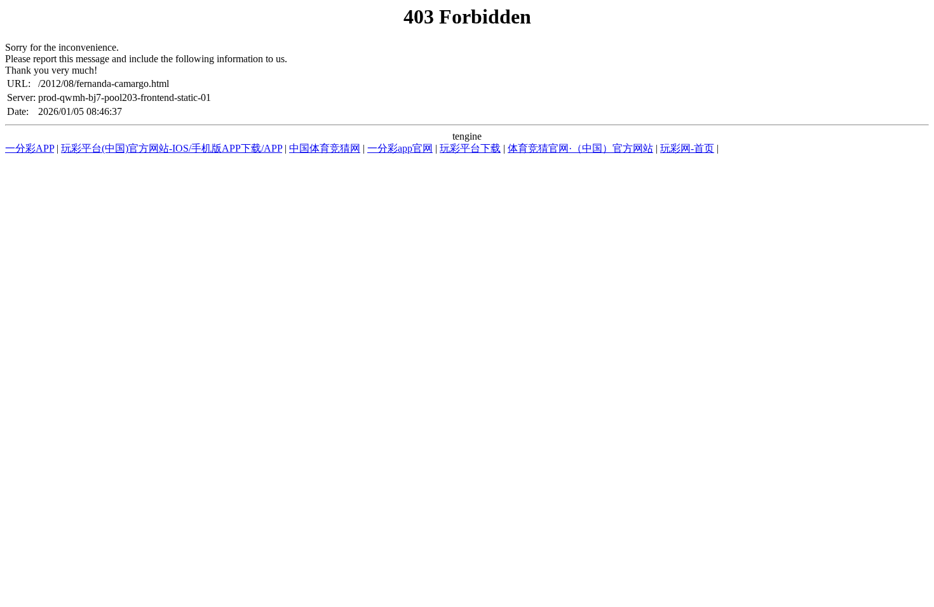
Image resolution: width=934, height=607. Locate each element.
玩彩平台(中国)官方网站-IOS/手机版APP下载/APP (171, 148)
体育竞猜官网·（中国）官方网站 (580, 148)
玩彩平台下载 (470, 148)
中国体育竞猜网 (324, 148)
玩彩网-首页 (687, 148)
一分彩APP (29, 148)
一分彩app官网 (400, 148)
